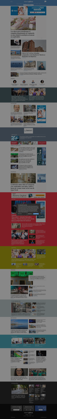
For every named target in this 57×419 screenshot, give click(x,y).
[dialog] (28, 210)
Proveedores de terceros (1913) (34, 208)
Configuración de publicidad (23, 211)
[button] (20, 213)
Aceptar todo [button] (36, 213)
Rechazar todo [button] (30, 213)
